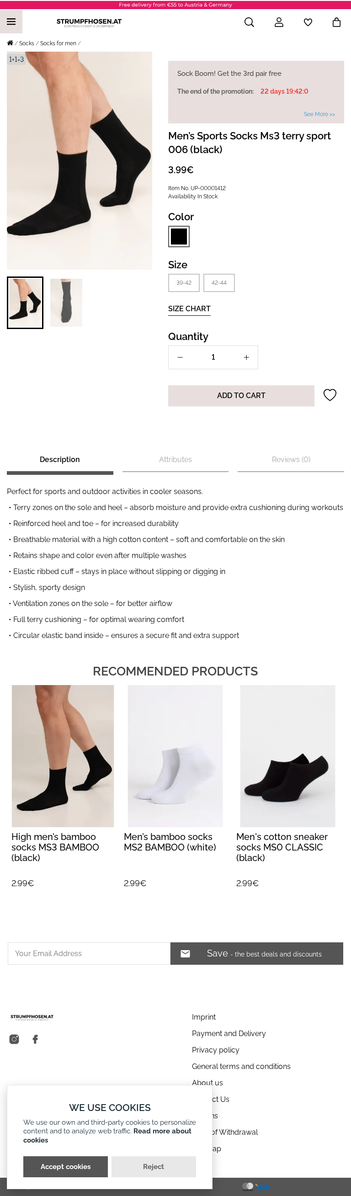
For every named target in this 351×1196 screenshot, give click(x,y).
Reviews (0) (291, 459)
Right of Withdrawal (225, 1132)
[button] (25, 302)
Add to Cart (241, 395)
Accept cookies (65, 1167)
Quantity (188, 336)
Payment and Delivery (229, 1033)
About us (207, 1083)
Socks (26, 43)
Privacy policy (215, 1050)
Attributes (175, 459)
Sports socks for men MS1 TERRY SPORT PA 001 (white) (282, 847)
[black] (179, 236)
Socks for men (58, 43)
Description (60, 459)
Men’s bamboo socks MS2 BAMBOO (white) (57, 842)
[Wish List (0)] (308, 22)
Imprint (204, 1017)
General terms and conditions (241, 1066)
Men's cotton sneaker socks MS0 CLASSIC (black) (169, 847)
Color (181, 217)
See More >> (319, 114)
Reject (153, 1167)
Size (177, 265)
